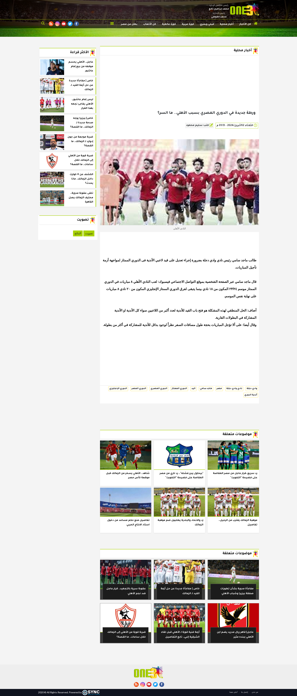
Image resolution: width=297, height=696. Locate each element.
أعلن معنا (233, 692)
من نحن (254, 692)
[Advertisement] (179, 88)
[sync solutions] (91, 692)
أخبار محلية (227, 24)
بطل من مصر (129, 24)
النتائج (78, 233)
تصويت (89, 233)
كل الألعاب (149, 24)
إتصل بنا (244, 692)
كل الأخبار (245, 24)
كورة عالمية (169, 24)
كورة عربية (188, 24)
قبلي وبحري (207, 24)
